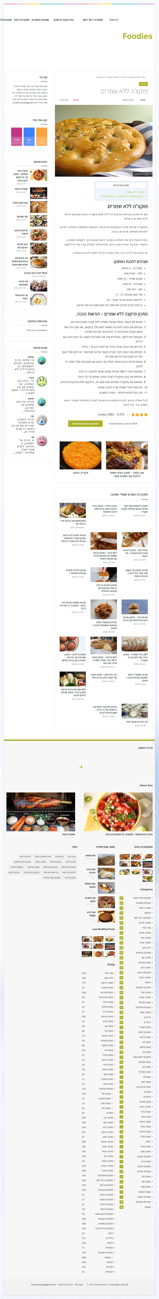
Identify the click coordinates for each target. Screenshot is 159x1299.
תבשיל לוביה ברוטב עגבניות (35, 273)
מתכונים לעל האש (68, 867)
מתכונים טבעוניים (143, 952)
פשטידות (147, 1077)
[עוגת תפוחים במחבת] (106, 888)
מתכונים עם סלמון (50, 867)
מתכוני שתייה (145, 942)
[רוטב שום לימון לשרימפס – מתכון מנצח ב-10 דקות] (125, 857)
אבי (32, 437)
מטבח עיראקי (145, 1121)
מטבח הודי (146, 1176)
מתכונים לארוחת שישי (22, 862)
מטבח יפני (146, 1067)
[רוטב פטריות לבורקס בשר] (38, 248)
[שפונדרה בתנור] (38, 193)
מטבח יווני (146, 1052)
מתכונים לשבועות (143, 987)
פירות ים (147, 1022)
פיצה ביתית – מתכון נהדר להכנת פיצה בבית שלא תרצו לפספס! (104, 509)
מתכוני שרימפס (33, 867)
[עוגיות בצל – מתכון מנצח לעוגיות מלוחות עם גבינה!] (135, 606)
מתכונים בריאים (21, 19)
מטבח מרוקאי (145, 1047)
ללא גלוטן (146, 947)
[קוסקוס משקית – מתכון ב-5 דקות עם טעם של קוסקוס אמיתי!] (125, 872)
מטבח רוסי (146, 1181)
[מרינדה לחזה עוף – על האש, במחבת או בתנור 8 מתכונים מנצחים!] (148, 857)
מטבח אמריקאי (144, 962)
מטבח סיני (146, 1042)
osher (142, 100)
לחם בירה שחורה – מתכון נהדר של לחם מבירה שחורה (136, 657)
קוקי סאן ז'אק (22, 216)
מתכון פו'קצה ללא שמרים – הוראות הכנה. (123, 196)
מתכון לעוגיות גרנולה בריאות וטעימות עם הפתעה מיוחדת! (106, 588)
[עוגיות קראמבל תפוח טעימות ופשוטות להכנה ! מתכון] (104, 609)
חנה (32, 416)
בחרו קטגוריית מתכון (64, 19)
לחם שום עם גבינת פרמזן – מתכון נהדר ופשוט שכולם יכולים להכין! (73, 692)
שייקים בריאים (14, 872)
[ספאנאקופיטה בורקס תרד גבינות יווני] (73, 510)
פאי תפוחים (90, 855)
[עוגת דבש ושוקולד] (106, 916)
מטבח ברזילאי (145, 1131)
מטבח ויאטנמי (145, 1192)
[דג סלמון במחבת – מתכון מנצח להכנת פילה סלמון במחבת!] (136, 857)
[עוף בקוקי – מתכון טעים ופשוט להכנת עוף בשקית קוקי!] (136, 864)
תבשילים (147, 1097)
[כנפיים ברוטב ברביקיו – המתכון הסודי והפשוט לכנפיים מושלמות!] (148, 872)
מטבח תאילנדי (145, 1072)
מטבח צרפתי (145, 1037)
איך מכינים (59, 856)
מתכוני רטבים (145, 977)
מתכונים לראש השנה (142, 1057)
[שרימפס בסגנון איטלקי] (38, 235)
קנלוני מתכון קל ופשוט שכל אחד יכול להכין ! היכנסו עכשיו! (137, 573)
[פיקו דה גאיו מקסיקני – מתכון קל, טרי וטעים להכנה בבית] (38, 175)
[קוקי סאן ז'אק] (38, 221)
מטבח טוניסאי (145, 1002)
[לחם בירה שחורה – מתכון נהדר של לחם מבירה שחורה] (135, 644)
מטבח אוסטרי (145, 1102)
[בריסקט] (148, 864)
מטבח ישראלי (145, 1027)
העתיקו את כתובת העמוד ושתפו (85, 423)
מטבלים (147, 1092)
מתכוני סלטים (145, 923)
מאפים (116, 77)
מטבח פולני (146, 1186)
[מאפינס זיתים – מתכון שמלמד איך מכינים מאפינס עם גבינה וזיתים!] (73, 644)
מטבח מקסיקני (144, 1062)
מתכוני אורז (146, 992)
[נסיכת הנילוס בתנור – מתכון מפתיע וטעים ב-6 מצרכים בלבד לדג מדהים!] (136, 872)
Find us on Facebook (37, 330)
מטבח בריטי (146, 1161)
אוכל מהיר (146, 928)
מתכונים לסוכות (144, 1197)
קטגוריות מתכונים (128, 77)
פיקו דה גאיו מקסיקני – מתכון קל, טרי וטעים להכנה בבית (129, 834)
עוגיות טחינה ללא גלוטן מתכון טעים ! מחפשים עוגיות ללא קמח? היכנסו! (73, 538)
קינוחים (148, 913)
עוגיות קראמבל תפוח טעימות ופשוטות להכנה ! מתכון (104, 625)
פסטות (148, 982)
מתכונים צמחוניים (40, 19)
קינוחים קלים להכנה (31, 872)
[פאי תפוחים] (106, 860)
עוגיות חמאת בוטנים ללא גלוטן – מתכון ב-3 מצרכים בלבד (73, 605)
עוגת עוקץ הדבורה (20, 202)
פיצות (148, 1141)
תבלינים (147, 1017)
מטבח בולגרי (145, 1136)
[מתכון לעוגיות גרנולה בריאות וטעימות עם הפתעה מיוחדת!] (104, 574)
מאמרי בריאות (145, 908)
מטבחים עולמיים (144, 1171)
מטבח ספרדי (145, 1146)
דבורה (31, 377)
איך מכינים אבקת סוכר (137, 721)
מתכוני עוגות (145, 1012)
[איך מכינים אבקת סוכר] (135, 711)
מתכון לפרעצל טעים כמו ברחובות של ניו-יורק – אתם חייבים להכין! (105, 709)
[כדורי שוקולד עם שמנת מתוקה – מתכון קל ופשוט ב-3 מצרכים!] (125, 864)
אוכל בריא (71, 856)
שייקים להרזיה (70, 878)
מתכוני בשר (146, 937)
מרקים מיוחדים (55, 862)
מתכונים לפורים (144, 1166)
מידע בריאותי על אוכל (43, 856)
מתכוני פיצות (145, 1107)
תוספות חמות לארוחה (51, 878)
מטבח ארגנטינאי (143, 1087)
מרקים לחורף (70, 862)
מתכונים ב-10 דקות (93, 19)
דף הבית (114, 19)
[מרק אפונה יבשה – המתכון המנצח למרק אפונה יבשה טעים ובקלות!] (148, 879)
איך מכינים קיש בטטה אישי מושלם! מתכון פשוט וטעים (20, 261)
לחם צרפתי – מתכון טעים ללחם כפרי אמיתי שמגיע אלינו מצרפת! (104, 660)
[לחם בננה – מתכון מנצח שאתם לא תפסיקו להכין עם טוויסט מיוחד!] (104, 541)
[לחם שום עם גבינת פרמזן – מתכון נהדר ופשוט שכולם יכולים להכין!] (73, 679)
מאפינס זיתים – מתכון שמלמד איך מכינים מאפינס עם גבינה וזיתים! (74, 657)
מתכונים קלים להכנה (142, 898)
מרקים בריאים (25, 856)
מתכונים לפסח (144, 1032)
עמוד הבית (141, 77)
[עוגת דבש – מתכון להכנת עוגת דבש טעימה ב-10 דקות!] (135, 539)
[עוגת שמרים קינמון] (106, 902)
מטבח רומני (146, 1082)
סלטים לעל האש (69, 872)
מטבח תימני (146, 1116)
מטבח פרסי (146, 1112)
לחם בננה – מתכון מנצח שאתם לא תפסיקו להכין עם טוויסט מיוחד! (105, 555)
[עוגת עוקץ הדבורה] (38, 207)
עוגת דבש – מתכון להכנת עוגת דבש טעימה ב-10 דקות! (135, 553)
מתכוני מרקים (145, 933)
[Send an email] (139, 100)
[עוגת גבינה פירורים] (106, 873)
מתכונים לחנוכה (144, 1156)
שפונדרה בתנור (21, 189)
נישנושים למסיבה (16, 867)
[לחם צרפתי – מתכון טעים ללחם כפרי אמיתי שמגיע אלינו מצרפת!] (104, 645)
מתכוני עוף (146, 957)
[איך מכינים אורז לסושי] (38, 299)
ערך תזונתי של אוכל (51, 872)
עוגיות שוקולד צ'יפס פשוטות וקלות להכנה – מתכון (136, 677)
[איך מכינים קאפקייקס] (38, 285)
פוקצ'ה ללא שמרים (135, 192)
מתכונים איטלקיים (143, 1007)
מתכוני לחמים (40, 862)
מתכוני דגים (146, 967)
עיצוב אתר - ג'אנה (75, 1284)
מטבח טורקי (146, 1126)
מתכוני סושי (146, 1151)
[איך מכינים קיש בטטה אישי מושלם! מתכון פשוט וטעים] (38, 262)
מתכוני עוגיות (145, 997)
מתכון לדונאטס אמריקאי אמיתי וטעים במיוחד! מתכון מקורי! (135, 509)
